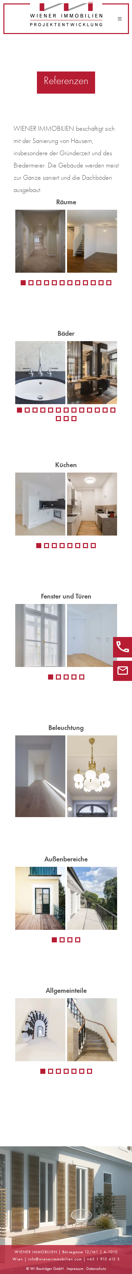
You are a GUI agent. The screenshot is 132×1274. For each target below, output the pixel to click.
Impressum (75, 1268)
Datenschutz (96, 1268)
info (32, 1259)
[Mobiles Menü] (120, 19)
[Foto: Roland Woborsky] (66, 504)
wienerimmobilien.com (60, 1259)
